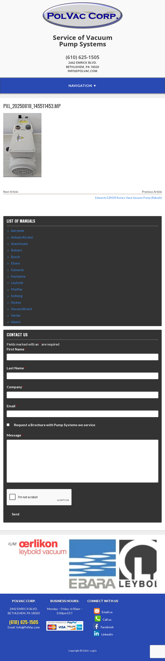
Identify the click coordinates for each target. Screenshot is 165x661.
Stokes (16, 302)
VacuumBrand (21, 309)
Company (15, 387)
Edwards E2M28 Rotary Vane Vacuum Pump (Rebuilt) (128, 197)
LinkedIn (107, 634)
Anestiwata (19, 243)
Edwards (17, 270)
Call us (107, 619)
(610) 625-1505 (82, 57)
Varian (15, 315)
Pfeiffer (17, 289)
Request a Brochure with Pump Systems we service (54, 425)
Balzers (16, 250)
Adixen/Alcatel (22, 237)
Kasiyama (18, 276)
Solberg (17, 296)
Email (12, 406)
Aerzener (17, 230)
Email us (107, 612)
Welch (15, 322)
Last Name (16, 368)
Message (15, 435)
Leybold (17, 283)
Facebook (107, 627)
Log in (93, 650)
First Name (16, 349)
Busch (15, 257)
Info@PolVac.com (82, 71)
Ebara (15, 263)
